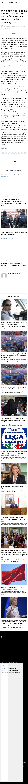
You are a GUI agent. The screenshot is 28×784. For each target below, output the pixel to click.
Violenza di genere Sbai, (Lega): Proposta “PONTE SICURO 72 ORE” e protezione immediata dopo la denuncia (14, 453)
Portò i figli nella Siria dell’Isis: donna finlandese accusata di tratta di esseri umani (13, 420)
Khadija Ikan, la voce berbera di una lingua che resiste (12, 487)
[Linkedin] (15, 153)
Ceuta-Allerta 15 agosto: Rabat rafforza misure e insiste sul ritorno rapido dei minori (13, 519)
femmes (6, 159)
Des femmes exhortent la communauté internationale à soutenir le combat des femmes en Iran (13, 202)
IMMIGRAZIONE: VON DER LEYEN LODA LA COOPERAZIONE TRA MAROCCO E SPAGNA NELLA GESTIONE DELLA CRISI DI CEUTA (14, 622)
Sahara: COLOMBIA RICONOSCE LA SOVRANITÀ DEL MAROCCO (11, 588)
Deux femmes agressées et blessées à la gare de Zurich (14, 233)
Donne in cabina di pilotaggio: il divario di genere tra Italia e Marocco (14, 323)
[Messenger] (6, 153)
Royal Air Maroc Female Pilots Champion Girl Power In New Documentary (13, 388)
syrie (14, 161)
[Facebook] (3, 153)
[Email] (25, 153)
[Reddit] (22, 153)
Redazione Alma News (15, 273)
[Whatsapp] (19, 153)
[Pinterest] (12, 153)
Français (3, 7)
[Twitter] (9, 153)
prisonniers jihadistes (17, 159)
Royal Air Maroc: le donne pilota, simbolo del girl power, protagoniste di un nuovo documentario (14, 355)
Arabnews (4, 148)
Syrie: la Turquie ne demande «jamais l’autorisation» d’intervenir (13, 264)
